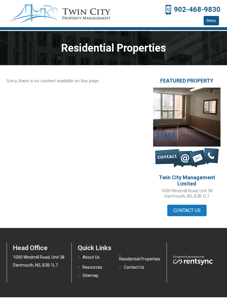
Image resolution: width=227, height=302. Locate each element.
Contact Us (134, 267)
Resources (92, 267)
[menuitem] (98, 257)
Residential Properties (139, 259)
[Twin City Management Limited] (60, 14)
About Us (91, 257)
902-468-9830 (197, 9)
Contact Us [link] (187, 210)
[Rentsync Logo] (193, 259)
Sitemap (90, 275)
